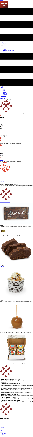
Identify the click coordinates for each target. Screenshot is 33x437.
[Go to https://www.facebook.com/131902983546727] (16, 138)
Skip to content (1, 0)
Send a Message (1, 160)
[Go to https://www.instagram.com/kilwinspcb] (16, 139)
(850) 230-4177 (1, 154)
